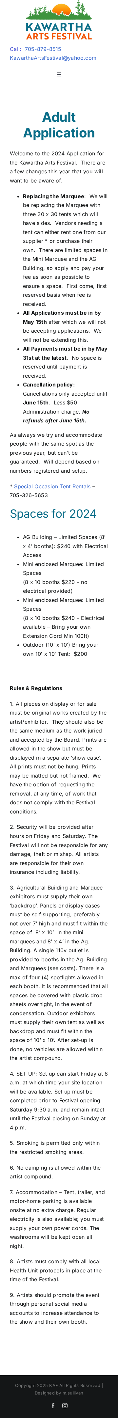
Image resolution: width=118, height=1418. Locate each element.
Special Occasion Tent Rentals (52, 486)
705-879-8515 (43, 49)
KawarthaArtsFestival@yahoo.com (53, 58)
